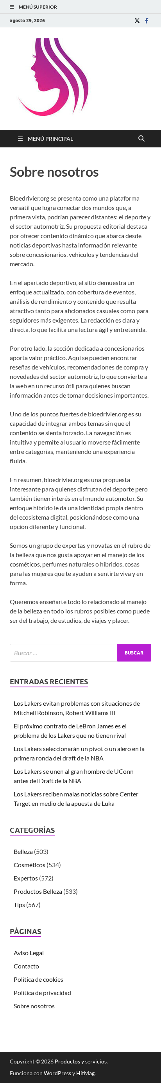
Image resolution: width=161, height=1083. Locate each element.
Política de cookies (38, 979)
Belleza (23, 851)
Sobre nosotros (34, 1005)
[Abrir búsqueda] (141, 139)
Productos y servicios (81, 1061)
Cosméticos (29, 864)
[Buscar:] (80, 653)
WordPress (57, 1073)
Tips (19, 904)
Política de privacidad (42, 992)
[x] (137, 20)
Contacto (26, 966)
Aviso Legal (29, 952)
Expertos (26, 878)
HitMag (85, 1073)
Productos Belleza (38, 891)
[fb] (146, 20)
